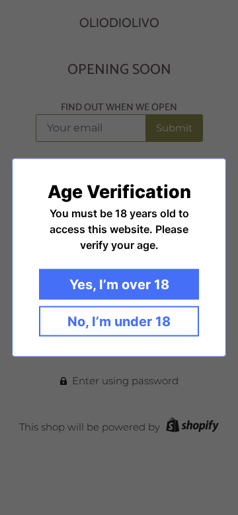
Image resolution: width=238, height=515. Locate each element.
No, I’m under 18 (119, 321)
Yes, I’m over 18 (119, 284)
